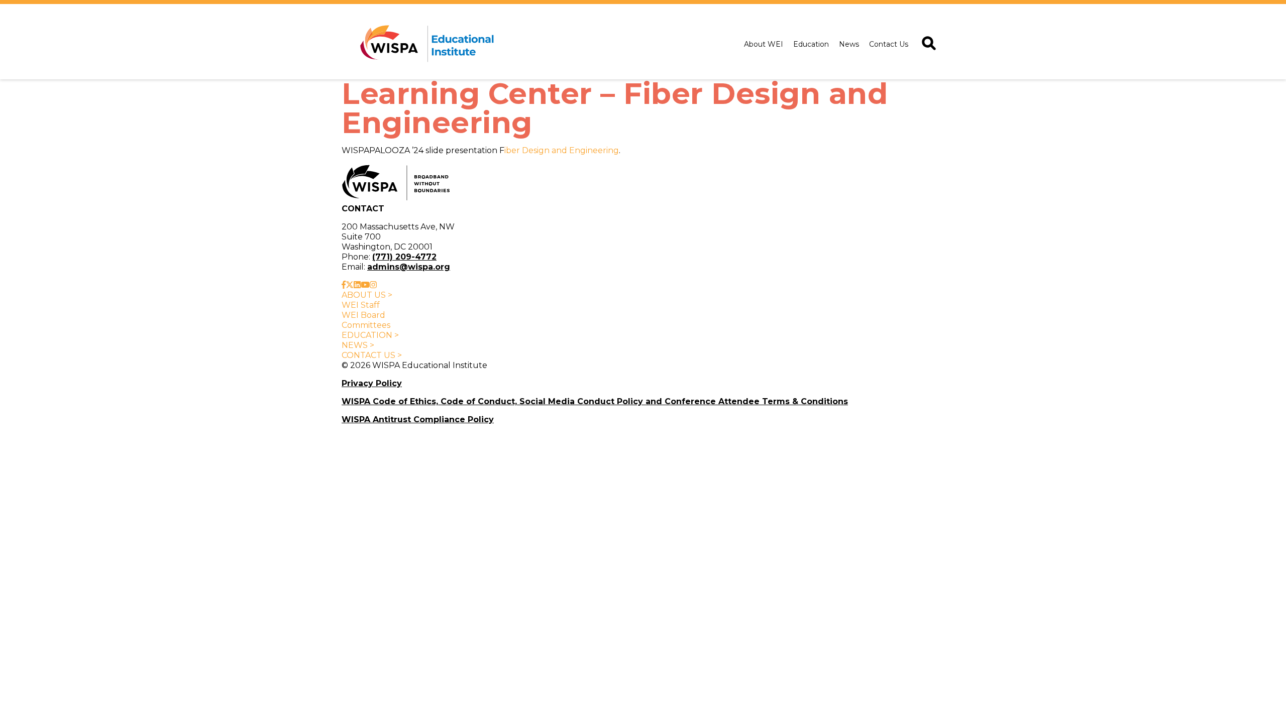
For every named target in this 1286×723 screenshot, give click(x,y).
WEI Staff (361, 305)
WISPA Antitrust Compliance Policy (418, 419)
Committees (366, 325)
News (849, 44)
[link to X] (350, 285)
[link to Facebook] (344, 285)
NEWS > (358, 345)
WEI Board (363, 315)
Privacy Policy (372, 383)
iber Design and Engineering (561, 150)
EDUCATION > (370, 335)
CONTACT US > (372, 355)
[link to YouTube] (365, 285)
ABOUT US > (367, 295)
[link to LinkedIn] (357, 285)
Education (811, 44)
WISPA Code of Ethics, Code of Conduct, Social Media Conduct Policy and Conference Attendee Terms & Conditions (595, 401)
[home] (425, 44)
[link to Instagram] (373, 285)
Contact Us (888, 44)
